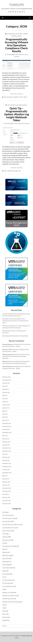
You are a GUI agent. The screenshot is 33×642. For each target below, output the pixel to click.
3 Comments (26, 123)
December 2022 (6, 423)
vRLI (19, 170)
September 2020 (6, 472)
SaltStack (5, 552)
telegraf (4, 571)
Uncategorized (6, 574)
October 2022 (6, 429)
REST (21, 33)
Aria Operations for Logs (9, 527)
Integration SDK (7, 540)
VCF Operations (6, 583)
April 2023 (5, 417)
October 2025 (6, 383)
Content (4, 534)
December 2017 (6, 503)
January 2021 (6, 460)
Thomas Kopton (18, 54)
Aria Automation (7, 515)
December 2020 (6, 463)
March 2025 (5, 389)
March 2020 (5, 479)
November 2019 (6, 491)
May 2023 (5, 414)
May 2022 (5, 435)
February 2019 (6, 497)
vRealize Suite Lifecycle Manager (11, 602)
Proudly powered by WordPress (10, 635)
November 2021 (6, 451)
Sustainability (6, 564)
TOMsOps (16, 5)
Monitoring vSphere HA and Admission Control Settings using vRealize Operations (15, 356)
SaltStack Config (7, 555)
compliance (16, 97)
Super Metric (6, 558)
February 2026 (6, 377)
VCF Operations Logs (8, 586)
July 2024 (4, 395)
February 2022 (6, 442)
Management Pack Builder (9, 546)
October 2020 (6, 469)
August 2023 (5, 408)
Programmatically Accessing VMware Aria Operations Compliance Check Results (16, 45)
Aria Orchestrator (7, 530)
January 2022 (6, 445)
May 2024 (5, 398)
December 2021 (6, 448)
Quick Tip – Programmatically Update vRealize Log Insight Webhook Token (16, 114)
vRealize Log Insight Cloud (9, 595)
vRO (3, 608)
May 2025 (5, 386)
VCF (3, 577)
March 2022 (5, 438)
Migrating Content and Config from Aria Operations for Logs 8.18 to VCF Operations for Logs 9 (15, 320)
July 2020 (4, 476)
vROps (20, 36)
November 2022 (6, 426)
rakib (16, 638)
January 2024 (6, 405)
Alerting (4, 512)
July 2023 (4, 411)
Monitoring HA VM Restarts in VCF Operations (15, 336)
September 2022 (6, 432)
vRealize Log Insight (16, 105)
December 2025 (6, 380)
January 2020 (6, 485)
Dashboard (5, 537)
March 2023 (5, 420)
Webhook (24, 105)
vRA (3, 589)
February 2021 (6, 457)
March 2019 (5, 494)
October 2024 (6, 392)
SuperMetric (5, 561)
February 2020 (6, 482)
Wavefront (5, 617)
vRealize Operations (8, 598)
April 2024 (5, 401)
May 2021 (5, 454)
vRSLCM (4, 614)
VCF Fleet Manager (7, 580)
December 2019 (6, 488)
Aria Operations (11, 33)
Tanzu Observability (8, 567)
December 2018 (6, 500)
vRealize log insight (13, 170)
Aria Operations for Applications (11, 524)
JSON (17, 33)
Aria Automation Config (9, 518)
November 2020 (6, 466)
